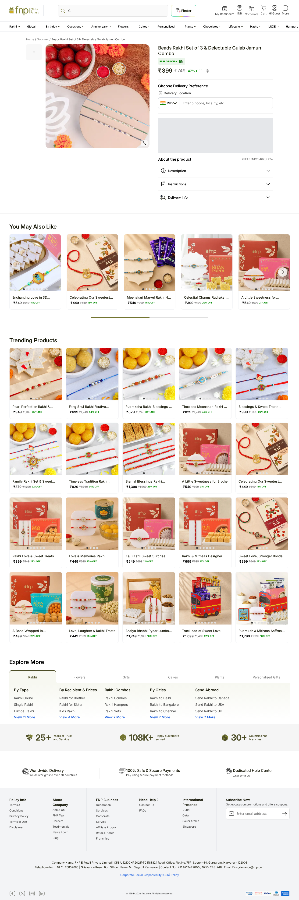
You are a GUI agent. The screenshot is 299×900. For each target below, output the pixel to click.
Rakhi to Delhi (160, 698)
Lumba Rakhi (24, 711)
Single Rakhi (23, 704)
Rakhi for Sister (70, 704)
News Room (60, 832)
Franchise (102, 838)
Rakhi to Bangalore (164, 704)
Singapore (189, 826)
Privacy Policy (18, 816)
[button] (14, 27)
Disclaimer (16, 827)
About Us (58, 810)
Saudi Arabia (190, 821)
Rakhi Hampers (116, 704)
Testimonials (61, 826)
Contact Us (146, 805)
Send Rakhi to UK (208, 711)
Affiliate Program (107, 827)
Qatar (186, 815)
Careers (58, 821)
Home (31, 39)
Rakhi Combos (116, 698)
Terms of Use (18, 821)
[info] (207, 71)
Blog (55, 838)
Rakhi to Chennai (163, 711)
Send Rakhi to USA (209, 704)
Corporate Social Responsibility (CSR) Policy (149, 875)
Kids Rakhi (67, 711)
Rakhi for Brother (72, 698)
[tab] (32, 676)
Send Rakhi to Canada (212, 698)
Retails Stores (105, 833)
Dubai (186, 810)
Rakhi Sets (113, 711)
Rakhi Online (23, 698)
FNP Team (59, 815)
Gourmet (44, 39)
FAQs (142, 810)
